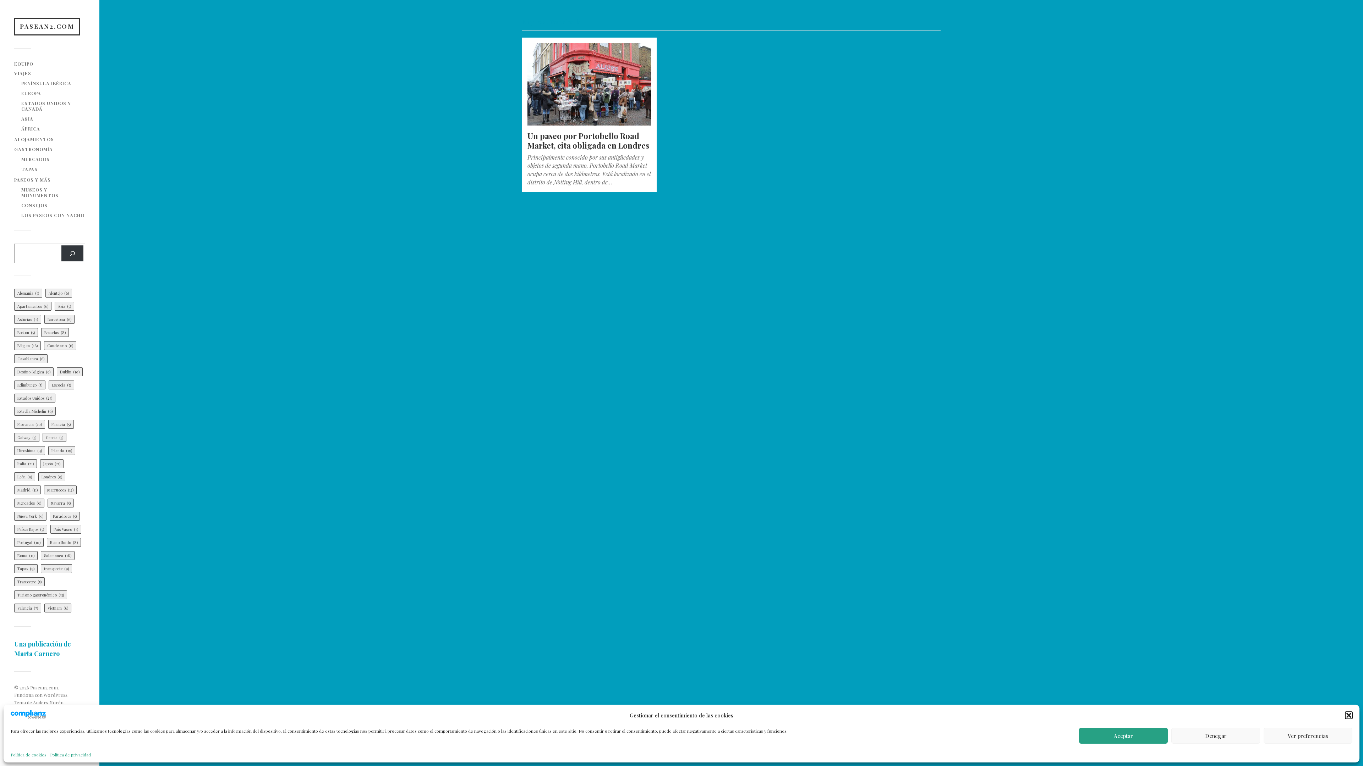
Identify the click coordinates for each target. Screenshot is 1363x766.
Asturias (27, 319)
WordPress (55, 695)
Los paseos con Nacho (52, 215)
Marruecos (60, 490)
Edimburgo (29, 385)
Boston (26, 332)
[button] (1348, 715)
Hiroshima (29, 450)
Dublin (70, 371)
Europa (31, 93)
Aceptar (1123, 735)
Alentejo (59, 293)
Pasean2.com (47, 26)
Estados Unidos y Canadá (46, 106)
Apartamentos (32, 306)
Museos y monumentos (40, 192)
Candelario (60, 345)
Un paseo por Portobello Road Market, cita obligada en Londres (588, 141)
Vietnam (58, 608)
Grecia (54, 437)
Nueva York (30, 516)
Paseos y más (32, 180)
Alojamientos (34, 139)
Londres (52, 476)
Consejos (34, 205)
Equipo (23, 64)
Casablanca (30, 358)
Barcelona (59, 319)
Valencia (27, 608)
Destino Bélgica (33, 371)
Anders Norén (48, 702)
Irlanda (61, 450)
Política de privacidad (70, 754)
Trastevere (29, 581)
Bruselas (55, 332)
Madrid (27, 490)
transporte (56, 568)
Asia (27, 119)
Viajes (22, 73)
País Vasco (66, 529)
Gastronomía (33, 149)
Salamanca (57, 555)
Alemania (28, 293)
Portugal (28, 542)
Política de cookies (28, 754)
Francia (61, 424)
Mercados (35, 159)
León (24, 476)
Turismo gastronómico (40, 595)
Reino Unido (64, 542)
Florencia (29, 424)
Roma (25, 555)
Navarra (61, 503)
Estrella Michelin (35, 411)
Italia (25, 463)
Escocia (61, 385)
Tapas (29, 169)
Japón (51, 463)
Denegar (1216, 735)
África (30, 129)
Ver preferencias (1308, 735)
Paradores (65, 516)
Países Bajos (30, 529)
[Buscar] (72, 253)
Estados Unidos (34, 398)
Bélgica (27, 345)
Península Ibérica (46, 83)
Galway (26, 437)
